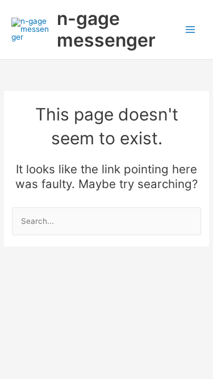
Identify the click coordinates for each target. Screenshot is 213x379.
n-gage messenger (106, 29)
